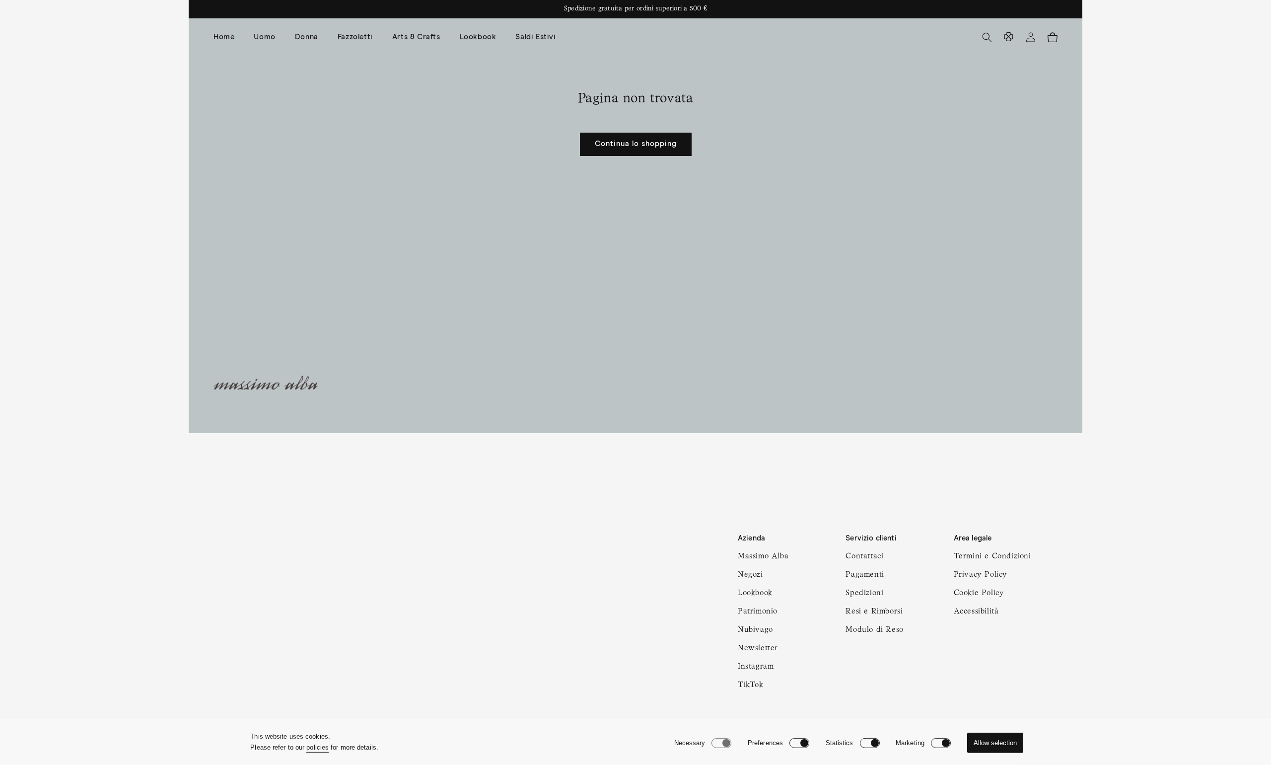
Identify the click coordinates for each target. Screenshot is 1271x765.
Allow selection (995, 743)
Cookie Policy (979, 593)
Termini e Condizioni (992, 556)
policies (317, 747)
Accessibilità (976, 611)
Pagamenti (865, 574)
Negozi (750, 574)
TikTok (751, 685)
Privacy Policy (980, 574)
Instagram (756, 666)
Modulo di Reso (874, 629)
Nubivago (755, 629)
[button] (268, 37)
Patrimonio (757, 611)
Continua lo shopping (636, 144)
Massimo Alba (763, 556)
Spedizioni (864, 593)
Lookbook (755, 593)
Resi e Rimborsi (874, 611)
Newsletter (758, 648)
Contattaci (864, 556)
